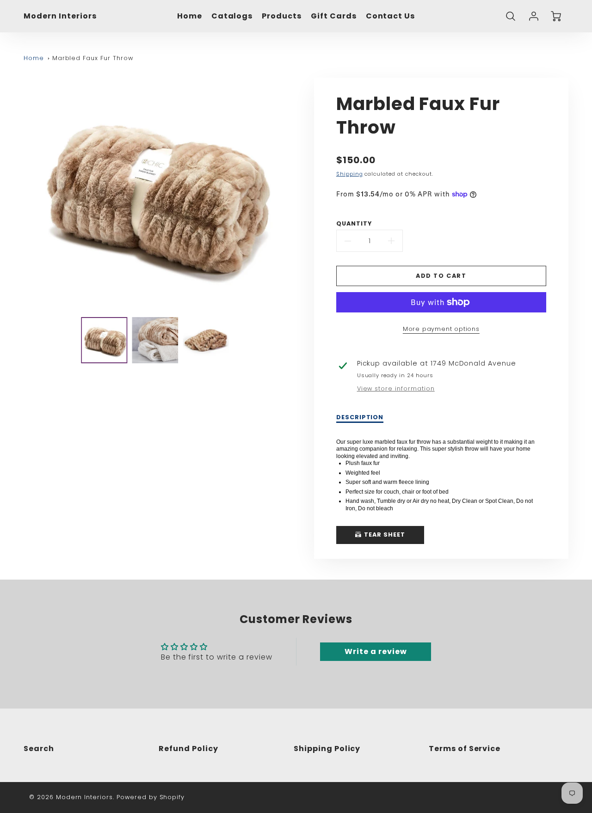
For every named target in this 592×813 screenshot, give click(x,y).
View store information (396, 388)
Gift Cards (334, 16)
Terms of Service (464, 748)
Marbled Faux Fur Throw (92, 58)
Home (189, 16)
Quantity (354, 223)
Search (39, 748)
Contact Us (390, 16)
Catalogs (232, 16)
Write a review (376, 651)
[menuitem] (190, 16)
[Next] (291, 194)
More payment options (441, 329)
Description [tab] (360, 417)
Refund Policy (188, 748)
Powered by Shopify (151, 797)
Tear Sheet (383, 534)
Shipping (349, 173)
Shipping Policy (327, 748)
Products (282, 16)
